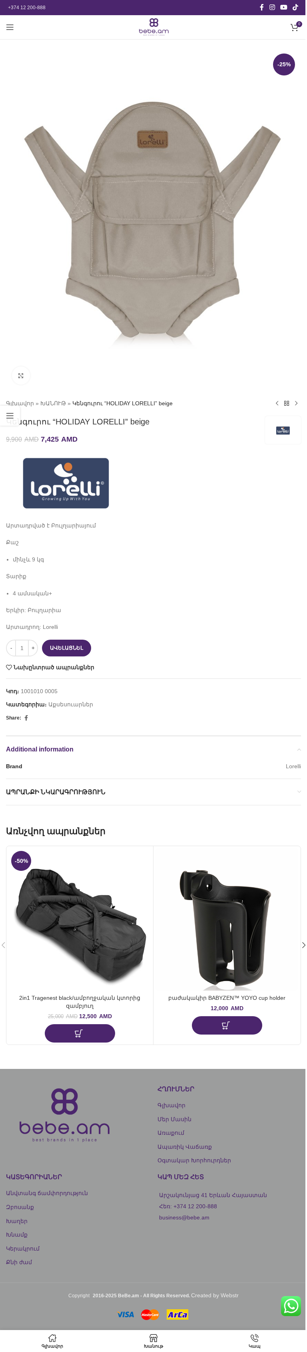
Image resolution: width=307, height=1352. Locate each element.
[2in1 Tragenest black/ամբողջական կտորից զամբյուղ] (79, 919)
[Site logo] (153, 27)
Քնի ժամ (19, 1262)
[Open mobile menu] (10, 27)
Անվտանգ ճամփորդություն (47, 1193)
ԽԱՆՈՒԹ (53, 403)
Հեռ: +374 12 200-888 (188, 1206)
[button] (80, 1033)
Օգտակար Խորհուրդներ (194, 1160)
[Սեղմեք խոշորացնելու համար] (21, 376)
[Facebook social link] (262, 7)
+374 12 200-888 (27, 7)
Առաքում (170, 1133)
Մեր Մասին (174, 1119)
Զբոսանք (20, 1207)
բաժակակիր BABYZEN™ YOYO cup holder (226, 998)
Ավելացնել (66, 648)
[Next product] (296, 403)
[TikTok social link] (295, 7)
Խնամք (17, 1234)
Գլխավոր (20, 403)
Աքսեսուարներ (70, 704)
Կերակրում (23, 1248)
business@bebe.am (184, 1217)
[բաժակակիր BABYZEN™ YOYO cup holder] (226, 919)
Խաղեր (17, 1221)
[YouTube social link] (283, 7)
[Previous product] (277, 403)
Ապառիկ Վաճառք (184, 1147)
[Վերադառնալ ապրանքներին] (286, 403)
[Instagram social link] (272, 7)
